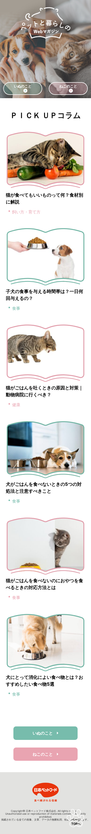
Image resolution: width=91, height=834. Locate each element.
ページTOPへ (76, 822)
